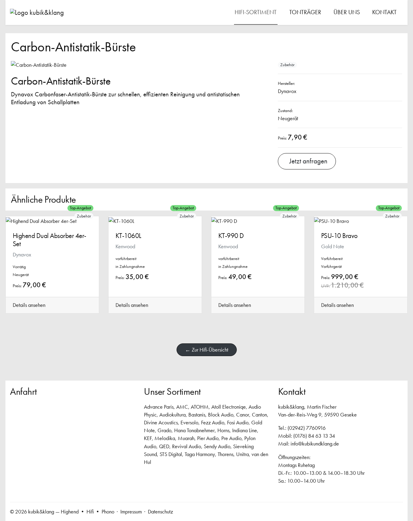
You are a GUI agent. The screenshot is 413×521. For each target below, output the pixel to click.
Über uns (346, 12)
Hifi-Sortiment (256, 12)
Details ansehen (29, 304)
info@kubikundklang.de (315, 443)
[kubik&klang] (37, 12)
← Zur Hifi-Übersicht (206, 349)
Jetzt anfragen (306, 161)
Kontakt (384, 12)
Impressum (131, 511)
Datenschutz (160, 511)
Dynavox (287, 91)
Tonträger (305, 12)
